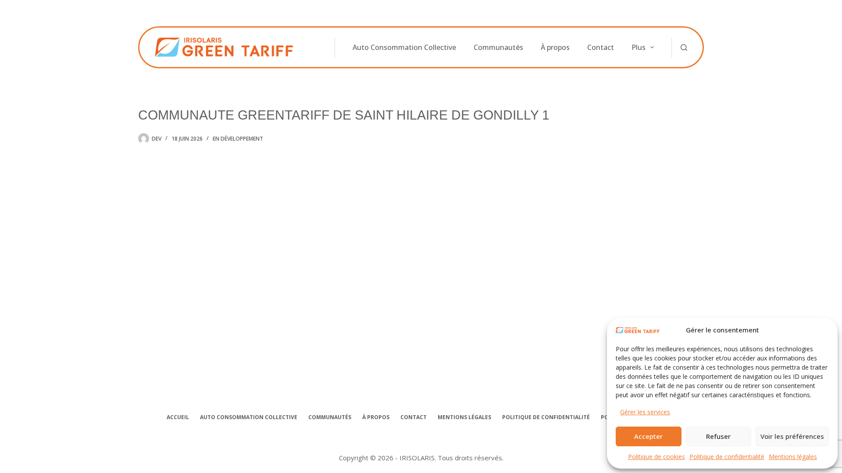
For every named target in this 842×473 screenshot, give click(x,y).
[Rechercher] (684, 47)
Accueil (178, 417)
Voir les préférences (792, 436)
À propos (555, 47)
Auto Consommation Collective (404, 47)
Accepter (648, 436)
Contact (600, 47)
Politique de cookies (656, 456)
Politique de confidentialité (726, 456)
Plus (639, 47)
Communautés (498, 47)
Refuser (718, 436)
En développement (238, 138)
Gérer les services (645, 412)
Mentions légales (793, 456)
